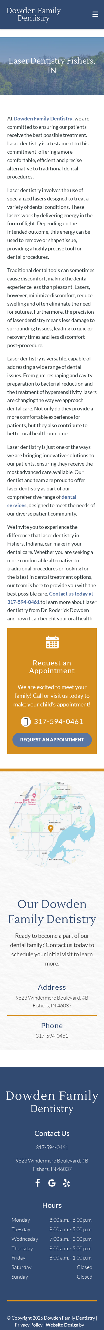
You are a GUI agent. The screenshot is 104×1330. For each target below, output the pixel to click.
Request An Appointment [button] (52, 739)
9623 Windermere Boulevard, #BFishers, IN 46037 (52, 1002)
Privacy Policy (28, 1324)
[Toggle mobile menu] (95, 14)
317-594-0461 (58, 721)
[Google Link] (52, 1185)
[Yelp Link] (66, 1185)
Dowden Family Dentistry (43, 119)
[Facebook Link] (37, 1185)
